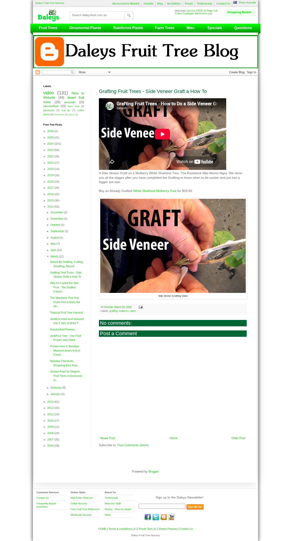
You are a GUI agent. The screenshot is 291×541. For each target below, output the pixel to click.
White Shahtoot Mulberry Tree (154, 191)
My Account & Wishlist (125, 3)
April (53, 250)
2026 (50, 131)
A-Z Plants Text (143, 529)
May (53, 243)
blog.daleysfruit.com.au (163, 517)
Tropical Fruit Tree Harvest (66, 312)
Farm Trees (164, 28)
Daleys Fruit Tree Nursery (49, 3)
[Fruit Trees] (49, 15)
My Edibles (174, 3)
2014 (50, 206)
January (55, 394)
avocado (69, 102)
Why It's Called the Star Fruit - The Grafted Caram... (64, 287)
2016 (50, 194)
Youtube (148, 3)
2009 (50, 426)
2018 (50, 181)
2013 (50, 401)
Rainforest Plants (128, 28)
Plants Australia (247, 2)
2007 (50, 439)
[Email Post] (140, 306)
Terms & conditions (120, 529)
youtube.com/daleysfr (171, 517)
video (133, 311)
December (57, 212)
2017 (50, 187)
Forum (189, 3)
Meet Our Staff (113, 503)
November (57, 218)
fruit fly (66, 110)
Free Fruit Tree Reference (85, 509)
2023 (50, 150)
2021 (50, 162)
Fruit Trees (48, 28)
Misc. (190, 28)
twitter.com (155, 517)
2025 (50, 137)
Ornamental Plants (85, 28)
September (57, 231)
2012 (50, 408)
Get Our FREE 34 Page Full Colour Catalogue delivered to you (196, 12)
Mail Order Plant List (81, 497)
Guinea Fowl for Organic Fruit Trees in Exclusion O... (66, 376)
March (54, 256)
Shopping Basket (239, 12)
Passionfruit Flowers (62, 329)
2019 (50, 175)
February (56, 387)
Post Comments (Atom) (132, 445)
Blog (160, 3)
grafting (113, 311)
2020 (50, 169)
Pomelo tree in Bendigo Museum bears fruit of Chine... (65, 350)
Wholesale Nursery (81, 514)
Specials (214, 28)
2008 (50, 433)
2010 (50, 420)
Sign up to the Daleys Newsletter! (179, 497)
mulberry (123, 311)
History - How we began (118, 509)
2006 (50, 445)
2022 (50, 156)
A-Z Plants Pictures (165, 529)
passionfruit (50, 106)
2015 (50, 200)
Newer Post (107, 438)
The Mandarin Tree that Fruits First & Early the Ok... (65, 302)
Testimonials (204, 3)
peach (71, 114)
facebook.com (147, 517)
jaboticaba (48, 110)
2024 (50, 143)
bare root (73, 106)
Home (173, 438)
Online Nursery (78, 503)
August (55, 237)
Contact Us (223, 3)
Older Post (238, 438)
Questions (243, 28)
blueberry (59, 114)
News (108, 514)
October (55, 224)
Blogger (153, 471)
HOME (102, 529)
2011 (50, 414)
